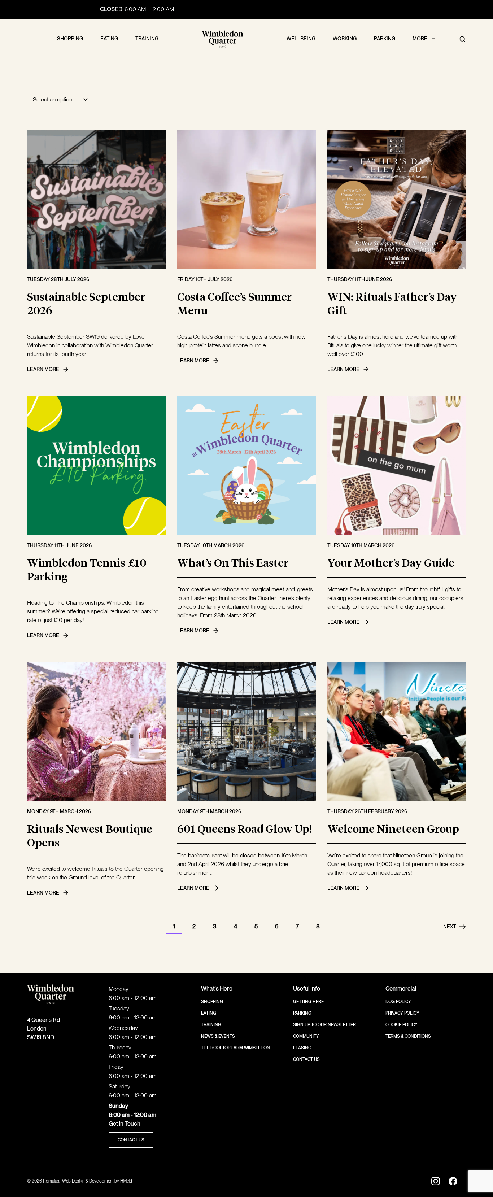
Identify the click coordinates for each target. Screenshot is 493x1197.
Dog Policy (398, 1001)
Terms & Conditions (408, 1036)
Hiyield (126, 1181)
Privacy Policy (402, 1013)
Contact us (306, 1059)
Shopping (212, 1001)
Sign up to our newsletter (324, 1024)
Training (211, 1024)
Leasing (302, 1047)
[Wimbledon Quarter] (222, 39)
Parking (302, 1013)
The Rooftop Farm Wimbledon (235, 1047)
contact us (131, 1139)
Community (306, 1036)
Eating (208, 1013)
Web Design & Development (88, 1181)
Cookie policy (401, 1024)
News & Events (218, 1036)
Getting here (308, 1001)
